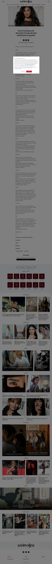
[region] (26, 65)
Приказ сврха (23, 71)
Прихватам (29, 71)
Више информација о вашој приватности (30, 64)
